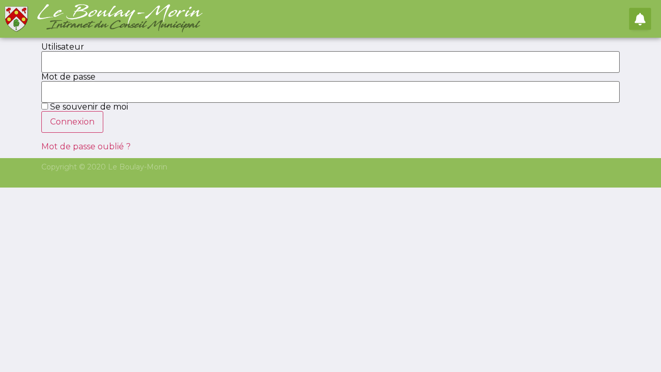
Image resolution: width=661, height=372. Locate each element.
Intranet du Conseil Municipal (124, 25)
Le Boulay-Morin (120, 13)
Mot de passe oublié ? (86, 146)
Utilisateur (62, 47)
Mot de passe (68, 77)
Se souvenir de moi (88, 107)
